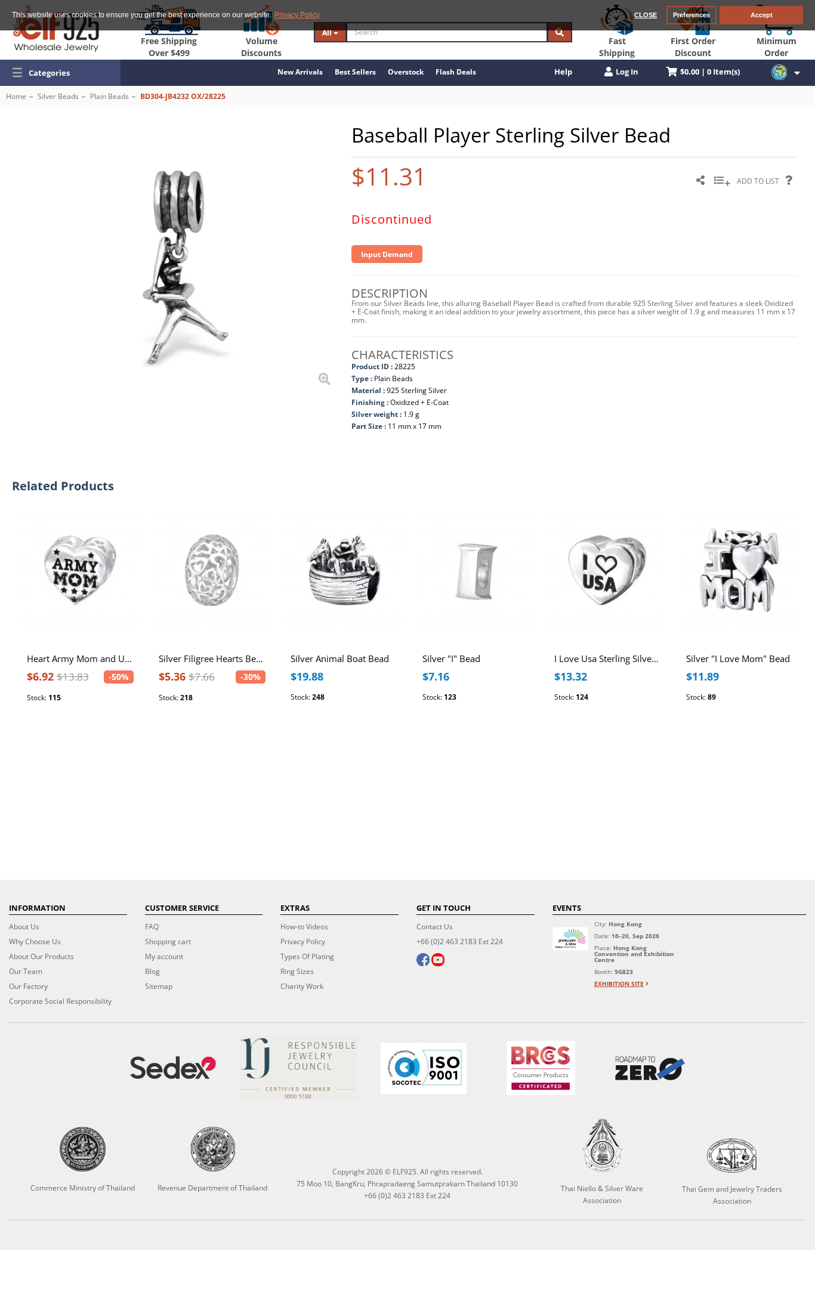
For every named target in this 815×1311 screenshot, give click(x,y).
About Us (24, 927)
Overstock (406, 72)
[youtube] (437, 961)
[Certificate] (298, 1068)
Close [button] (645, 14)
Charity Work (301, 986)
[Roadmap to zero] (650, 1068)
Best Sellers (355, 72)
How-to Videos (304, 927)
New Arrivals (300, 72)
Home (16, 96)
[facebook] (423, 961)
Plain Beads (109, 96)
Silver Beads (58, 96)
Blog (152, 971)
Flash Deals (456, 72)
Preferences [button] (691, 14)
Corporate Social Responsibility (60, 1001)
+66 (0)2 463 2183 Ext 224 (459, 941)
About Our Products (41, 956)
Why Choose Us (35, 941)
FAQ (152, 927)
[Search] (559, 32)
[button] (60, 73)
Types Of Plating (307, 956)
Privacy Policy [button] (297, 15)
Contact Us (434, 927)
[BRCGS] (541, 1068)
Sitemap (158, 986)
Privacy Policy (302, 941)
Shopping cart (168, 941)
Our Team (25, 971)
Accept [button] (762, 14)
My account (164, 956)
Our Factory (28, 986)
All (328, 32)
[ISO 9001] (423, 1068)
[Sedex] (173, 1068)
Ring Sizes (297, 971)
